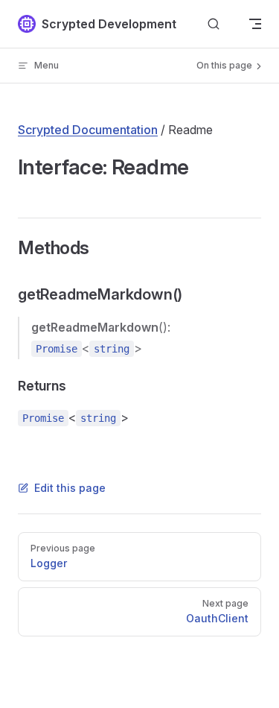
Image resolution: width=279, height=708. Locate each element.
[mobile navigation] (255, 24)
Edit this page (70, 487)
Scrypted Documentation (88, 129)
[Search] (213, 24)
